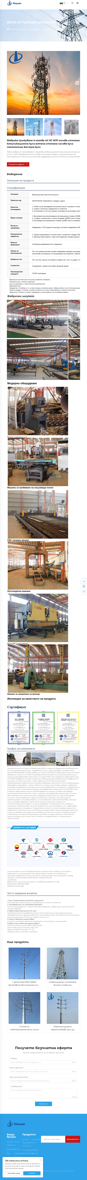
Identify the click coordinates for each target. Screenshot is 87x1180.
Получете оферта (16, 164)
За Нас (17, 1142)
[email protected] (17, 886)
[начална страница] (14, 3)
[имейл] (83, 591)
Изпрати (43, 1104)
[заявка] (83, 581)
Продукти (35, 29)
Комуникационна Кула (53, 29)
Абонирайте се (73, 1139)
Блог (9, 1153)
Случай (17, 1149)
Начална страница (19, 29)
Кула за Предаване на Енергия (26, 1142)
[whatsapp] (83, 586)
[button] (10, 83)
